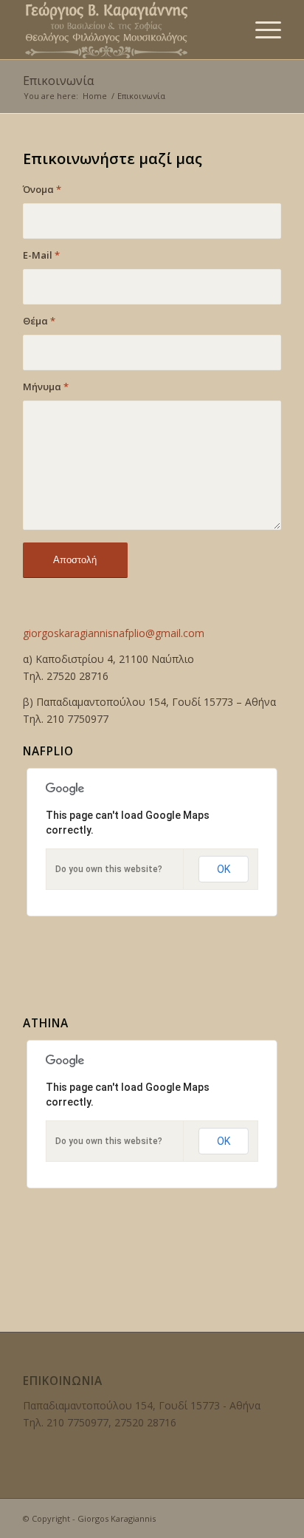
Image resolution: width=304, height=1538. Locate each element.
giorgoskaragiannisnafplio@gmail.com (113, 633)
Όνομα (42, 189)
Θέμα (39, 320)
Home (95, 95)
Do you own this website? (108, 869)
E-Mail (41, 255)
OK (223, 869)
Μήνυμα (46, 386)
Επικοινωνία (58, 80)
